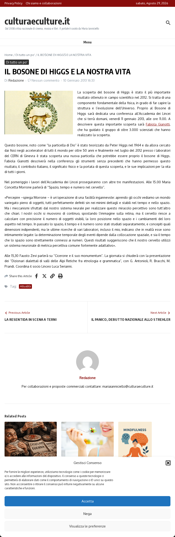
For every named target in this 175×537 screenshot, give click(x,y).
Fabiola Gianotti (158, 124)
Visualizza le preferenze (87, 526)
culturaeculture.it (37, 21)
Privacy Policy (13, 3)
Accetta (88, 501)
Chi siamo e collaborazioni (44, 3)
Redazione (16, 80)
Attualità (25, 286)
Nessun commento (45, 80)
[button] (168, 463)
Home (9, 55)
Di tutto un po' (25, 55)
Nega (87, 514)
